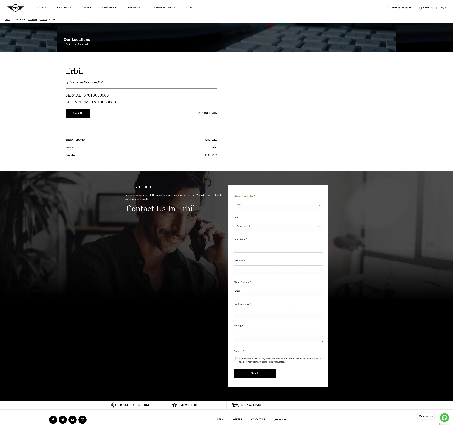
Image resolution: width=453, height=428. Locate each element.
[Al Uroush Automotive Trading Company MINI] (15, 8)
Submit (255, 373)
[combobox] (278, 205)
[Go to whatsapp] (444, 417)
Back (7, 20)
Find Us (43, 20)
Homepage (32, 20)
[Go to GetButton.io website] (444, 424)
